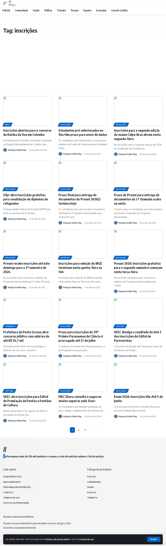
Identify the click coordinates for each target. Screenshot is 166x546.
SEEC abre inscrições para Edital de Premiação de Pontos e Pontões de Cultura (27, 400)
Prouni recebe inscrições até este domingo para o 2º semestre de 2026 (26, 267)
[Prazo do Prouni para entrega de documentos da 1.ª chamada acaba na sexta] (138, 175)
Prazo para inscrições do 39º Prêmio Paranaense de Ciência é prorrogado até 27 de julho (81, 336)
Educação (65, 125)
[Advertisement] (83, 68)
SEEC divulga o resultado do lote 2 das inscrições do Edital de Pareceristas (137, 336)
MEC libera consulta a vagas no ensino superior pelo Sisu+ (80, 398)
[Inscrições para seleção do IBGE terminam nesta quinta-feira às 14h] (83, 244)
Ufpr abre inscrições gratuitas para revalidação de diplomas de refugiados (25, 199)
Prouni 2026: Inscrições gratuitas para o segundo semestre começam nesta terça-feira (138, 267)
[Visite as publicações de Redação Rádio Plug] (5, 150)
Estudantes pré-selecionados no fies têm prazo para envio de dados (83, 132)
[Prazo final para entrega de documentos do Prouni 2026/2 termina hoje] (83, 175)
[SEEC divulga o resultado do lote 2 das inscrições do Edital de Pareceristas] (138, 312)
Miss (7, 125)
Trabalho (10, 326)
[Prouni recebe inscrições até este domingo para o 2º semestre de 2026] (27, 244)
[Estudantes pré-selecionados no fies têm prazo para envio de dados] (83, 111)
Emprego (65, 258)
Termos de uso (86, 539)
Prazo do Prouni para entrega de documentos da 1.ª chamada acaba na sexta (137, 199)
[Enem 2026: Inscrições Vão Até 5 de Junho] (138, 377)
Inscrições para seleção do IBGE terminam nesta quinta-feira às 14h (80, 267)
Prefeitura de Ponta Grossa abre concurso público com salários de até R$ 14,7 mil (26, 336)
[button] (153, 539)
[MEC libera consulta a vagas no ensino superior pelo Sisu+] (83, 377)
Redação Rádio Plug (17, 150)
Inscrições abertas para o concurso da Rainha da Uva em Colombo (27, 132)
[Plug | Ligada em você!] (12, 3)
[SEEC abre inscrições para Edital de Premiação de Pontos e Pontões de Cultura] (27, 377)
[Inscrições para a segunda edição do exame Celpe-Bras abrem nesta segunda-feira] (138, 111)
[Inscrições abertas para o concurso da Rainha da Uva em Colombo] (27, 111)
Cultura (120, 326)
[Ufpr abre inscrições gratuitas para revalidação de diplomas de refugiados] (27, 175)
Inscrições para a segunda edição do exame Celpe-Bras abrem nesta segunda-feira (137, 134)
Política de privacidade (57, 539)
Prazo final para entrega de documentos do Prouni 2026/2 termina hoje (80, 199)
